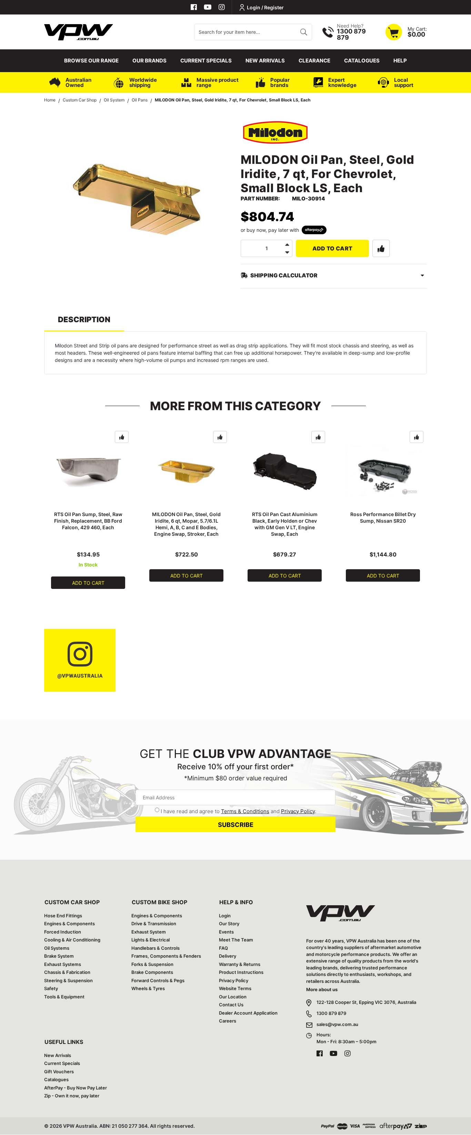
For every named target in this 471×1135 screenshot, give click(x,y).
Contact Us (231, 1004)
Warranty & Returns (239, 964)
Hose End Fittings (63, 915)
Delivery (227, 956)
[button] (381, 248)
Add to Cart (332, 248)
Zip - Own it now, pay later (71, 1095)
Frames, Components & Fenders (166, 956)
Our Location (233, 996)
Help (400, 60)
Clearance (314, 60)
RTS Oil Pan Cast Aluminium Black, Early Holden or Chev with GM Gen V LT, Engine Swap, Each (285, 524)
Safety (51, 988)
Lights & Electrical (150, 939)
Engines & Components (69, 923)
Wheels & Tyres (148, 988)
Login (225, 915)
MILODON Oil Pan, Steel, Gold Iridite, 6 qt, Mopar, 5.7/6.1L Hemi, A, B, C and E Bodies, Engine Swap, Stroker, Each (186, 524)
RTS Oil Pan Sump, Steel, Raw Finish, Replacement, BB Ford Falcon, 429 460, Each (88, 520)
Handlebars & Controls (155, 948)
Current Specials (206, 60)
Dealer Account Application (248, 1013)
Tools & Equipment (64, 996)
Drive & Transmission (153, 923)
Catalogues (362, 60)
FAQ (223, 948)
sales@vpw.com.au (337, 1024)
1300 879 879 (331, 1013)
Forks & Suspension (152, 964)
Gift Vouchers (59, 1071)
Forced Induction (62, 932)
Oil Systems (56, 948)
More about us (322, 989)
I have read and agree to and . (238, 811)
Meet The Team (236, 939)
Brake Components (152, 972)
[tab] (84, 323)
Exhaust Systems (62, 964)
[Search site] (303, 32)
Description (84, 319)
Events (226, 932)
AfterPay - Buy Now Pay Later (75, 1087)
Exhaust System (148, 932)
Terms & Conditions (245, 811)
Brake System (59, 956)
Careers (227, 1021)
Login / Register (265, 7)
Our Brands (149, 60)
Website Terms (235, 988)
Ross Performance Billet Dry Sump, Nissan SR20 (383, 517)
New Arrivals (265, 60)
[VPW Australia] (78, 31)
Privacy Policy (298, 811)
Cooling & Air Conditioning (72, 939)
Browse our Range (91, 60)
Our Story (229, 923)
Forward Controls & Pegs (157, 980)
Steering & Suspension (68, 980)
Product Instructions (241, 972)
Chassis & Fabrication (67, 972)
